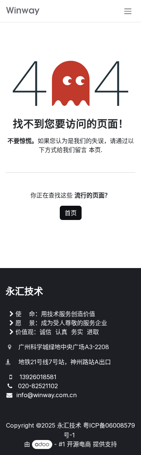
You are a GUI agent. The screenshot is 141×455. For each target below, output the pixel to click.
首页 (71, 213)
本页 (95, 150)
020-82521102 (38, 386)
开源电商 (79, 444)
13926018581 (38, 377)
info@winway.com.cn (47, 395)
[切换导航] (127, 11)
